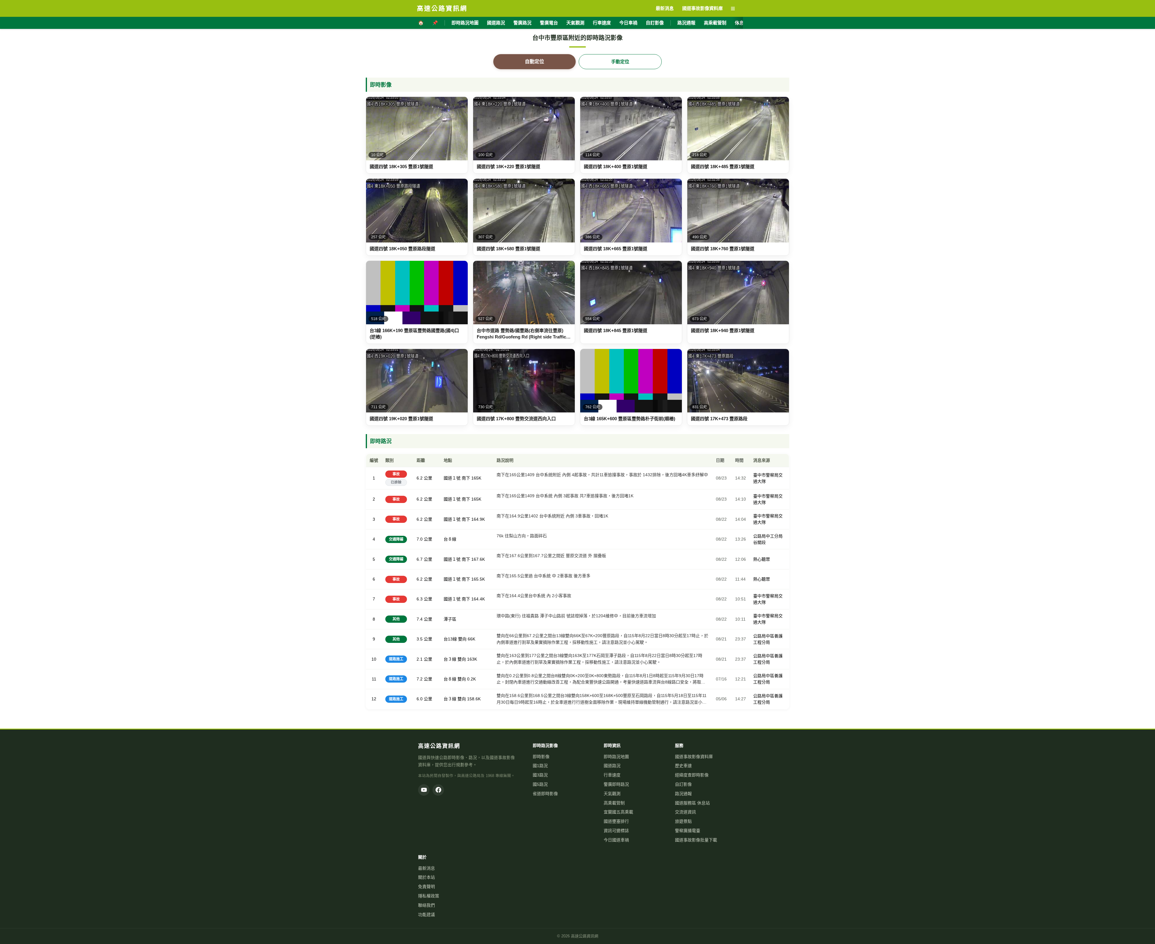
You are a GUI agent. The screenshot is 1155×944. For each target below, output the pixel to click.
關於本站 (426, 877)
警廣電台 (549, 22)
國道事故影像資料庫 (694, 756)
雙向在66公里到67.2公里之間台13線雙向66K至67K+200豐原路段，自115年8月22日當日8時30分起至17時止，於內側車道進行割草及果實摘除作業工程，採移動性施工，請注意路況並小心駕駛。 (602, 639)
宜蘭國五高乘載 (618, 812)
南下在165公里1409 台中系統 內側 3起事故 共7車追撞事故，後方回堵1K (565, 495)
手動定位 (620, 61)
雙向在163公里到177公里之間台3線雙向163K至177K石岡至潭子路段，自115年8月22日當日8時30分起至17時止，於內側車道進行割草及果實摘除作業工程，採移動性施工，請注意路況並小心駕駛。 (599, 659)
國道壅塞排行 (616, 821)
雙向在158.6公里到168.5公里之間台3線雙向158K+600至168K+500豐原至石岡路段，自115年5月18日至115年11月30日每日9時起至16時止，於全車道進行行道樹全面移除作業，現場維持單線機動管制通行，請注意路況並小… (602, 699)
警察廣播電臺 (687, 830)
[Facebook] (438, 790)
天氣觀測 (575, 22)
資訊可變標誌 (616, 830)
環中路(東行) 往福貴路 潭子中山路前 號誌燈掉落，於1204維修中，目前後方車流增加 (576, 615)
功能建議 (426, 914)
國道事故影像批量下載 (696, 840)
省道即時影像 (545, 793)
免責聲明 (426, 886)
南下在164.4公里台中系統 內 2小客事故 (534, 595)
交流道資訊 (685, 812)
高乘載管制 (715, 22)
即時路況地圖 (465, 22)
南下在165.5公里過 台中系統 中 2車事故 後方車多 (543, 575)
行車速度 (602, 22)
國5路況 (540, 784)
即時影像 (541, 756)
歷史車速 (683, 765)
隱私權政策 (428, 895)
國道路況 (496, 22)
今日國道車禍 (616, 840)
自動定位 (534, 61)
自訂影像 (655, 22)
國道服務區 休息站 (692, 803)
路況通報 (686, 22)
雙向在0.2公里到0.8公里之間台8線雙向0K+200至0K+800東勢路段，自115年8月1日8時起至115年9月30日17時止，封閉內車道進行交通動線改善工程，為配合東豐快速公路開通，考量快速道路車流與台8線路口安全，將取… (601, 679)
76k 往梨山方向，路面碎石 (522, 535)
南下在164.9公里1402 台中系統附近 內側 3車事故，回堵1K (552, 516)
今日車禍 (628, 22)
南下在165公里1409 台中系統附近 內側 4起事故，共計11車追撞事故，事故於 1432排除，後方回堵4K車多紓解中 (602, 474)
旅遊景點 (683, 821)
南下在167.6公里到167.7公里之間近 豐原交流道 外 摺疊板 (551, 555)
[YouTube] (424, 790)
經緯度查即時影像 (692, 775)
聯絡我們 (426, 905)
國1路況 (540, 765)
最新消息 (426, 868)
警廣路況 (522, 22)
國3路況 (540, 775)
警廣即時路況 (616, 784)
